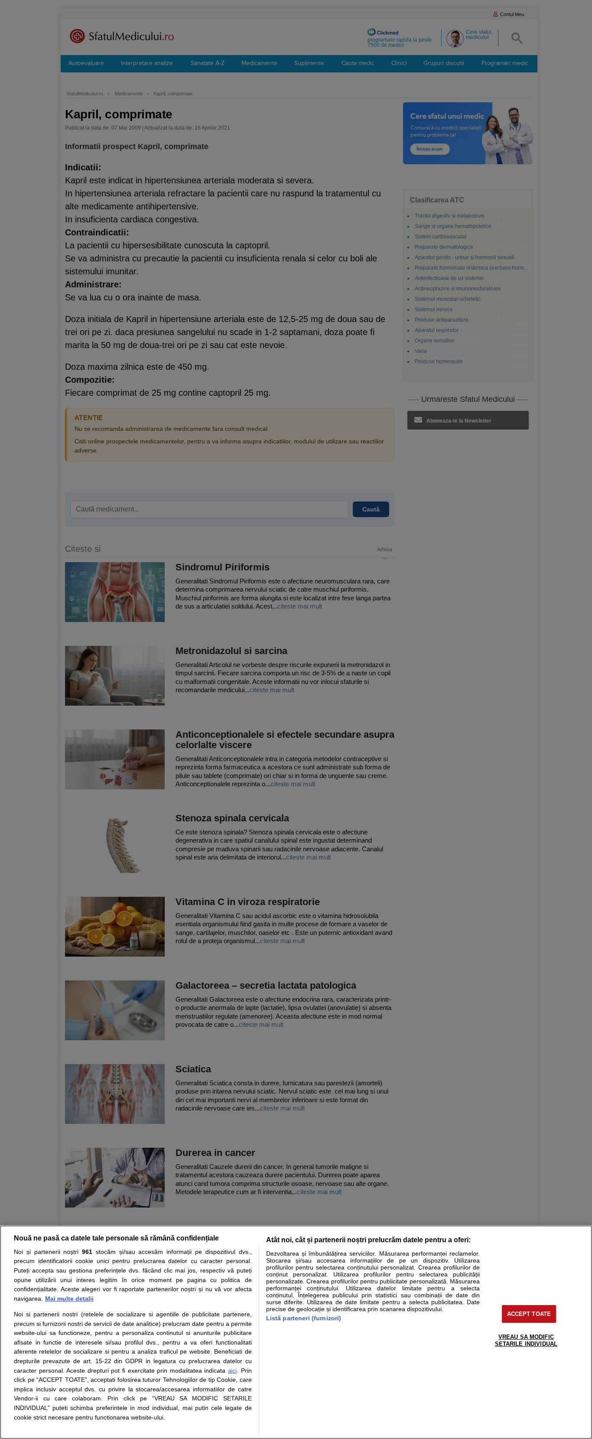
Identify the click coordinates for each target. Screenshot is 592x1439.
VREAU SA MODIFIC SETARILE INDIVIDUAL (526, 1340)
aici (232, 1370)
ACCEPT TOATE (529, 1314)
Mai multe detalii (69, 1298)
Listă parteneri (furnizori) (304, 1318)
